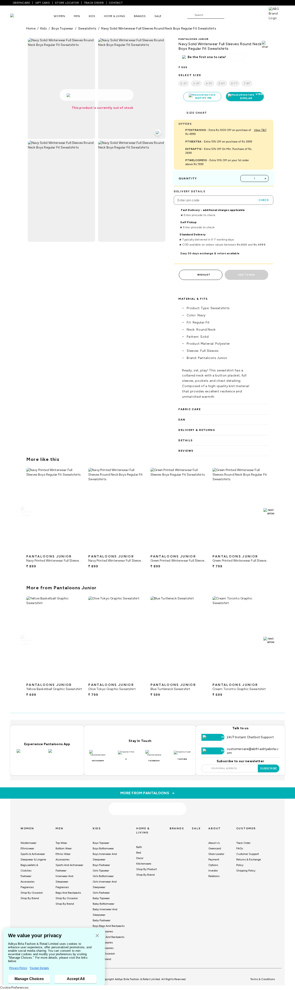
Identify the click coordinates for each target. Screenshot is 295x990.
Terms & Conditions (262, 979)
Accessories (27, 881)
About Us (214, 843)
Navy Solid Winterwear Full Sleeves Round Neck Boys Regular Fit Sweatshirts (158, 28)
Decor (139, 858)
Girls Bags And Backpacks (108, 937)
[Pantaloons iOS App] (31, 753)
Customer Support (247, 854)
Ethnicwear (27, 848)
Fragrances (27, 887)
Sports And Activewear (69, 865)
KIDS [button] (92, 16)
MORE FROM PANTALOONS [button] (147, 793)
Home (30, 28)
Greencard (214, 848)
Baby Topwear (101, 898)
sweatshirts (87, 28)
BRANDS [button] (140, 16)
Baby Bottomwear (103, 903)
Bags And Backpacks (68, 892)
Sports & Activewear (33, 854)
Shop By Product (146, 869)
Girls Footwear (101, 892)
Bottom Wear (64, 848)
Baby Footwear (101, 920)
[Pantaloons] (19, 16)
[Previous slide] (26, 511)
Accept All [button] (76, 979)
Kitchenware (143, 863)
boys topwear (62, 28)
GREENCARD (21, 2)
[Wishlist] (230, 15)
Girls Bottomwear (103, 876)
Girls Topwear (101, 870)
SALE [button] (157, 16)
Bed (138, 852)
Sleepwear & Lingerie (33, 859)
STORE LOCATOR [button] (67, 2)
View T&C (260, 130)
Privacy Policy (18, 968)
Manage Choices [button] (29, 979)
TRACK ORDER (94, 2)
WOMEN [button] (59, 16)
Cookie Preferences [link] (14, 988)
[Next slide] (268, 511)
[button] (97, 936)
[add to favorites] (75, 550)
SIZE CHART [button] (196, 112)
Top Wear (61, 843)
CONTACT (116, 2)
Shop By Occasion (32, 892)
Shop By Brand (30, 898)
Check (264, 200)
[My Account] (243, 14)
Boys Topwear (101, 843)
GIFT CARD (42, 2)
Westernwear (28, 843)
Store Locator (216, 854)
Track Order (243, 843)
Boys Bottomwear (103, 848)
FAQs (239, 848)
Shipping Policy (245, 870)
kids (43, 28)
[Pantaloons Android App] (63, 753)
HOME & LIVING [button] (114, 16)
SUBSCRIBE (268, 768)
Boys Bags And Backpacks (108, 926)
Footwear (26, 876)
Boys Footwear (101, 865)
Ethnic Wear (63, 854)
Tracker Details (39, 968)
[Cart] (255, 14)
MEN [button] (77, 16)
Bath (139, 847)
